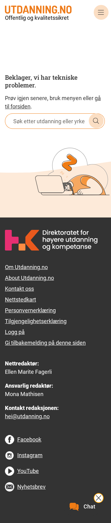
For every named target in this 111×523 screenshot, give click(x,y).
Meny (101, 12)
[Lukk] (99, 498)
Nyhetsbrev (31, 486)
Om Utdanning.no (26, 267)
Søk (96, 120)
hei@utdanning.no (27, 416)
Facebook (29, 439)
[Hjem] (38, 9)
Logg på (15, 332)
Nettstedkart (20, 299)
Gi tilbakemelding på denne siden (45, 343)
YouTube (28, 471)
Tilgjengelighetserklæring (36, 321)
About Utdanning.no (29, 278)
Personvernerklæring (30, 310)
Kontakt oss (19, 288)
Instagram (30, 455)
